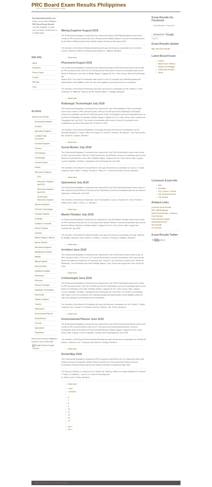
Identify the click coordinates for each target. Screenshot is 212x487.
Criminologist (40, 158)
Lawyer (161, 61)
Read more (72, 57)
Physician (39, 280)
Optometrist (39, 333)
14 (69, 421)
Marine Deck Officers (166, 64)
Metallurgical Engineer (43, 252)
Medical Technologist (166, 67)
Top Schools (163, 197)
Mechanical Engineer (43, 247)
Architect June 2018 (73, 249)
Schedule (162, 188)
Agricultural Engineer (43, 131)
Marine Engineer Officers (45, 238)
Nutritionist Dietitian (42, 271)
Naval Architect (41, 266)
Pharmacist (39, 276)
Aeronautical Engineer (43, 122)
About (34, 63)
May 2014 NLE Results (161, 49)
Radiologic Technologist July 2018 (83, 103)
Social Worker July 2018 (76, 147)
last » (70, 429)
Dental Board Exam (159, 222)
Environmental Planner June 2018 (82, 319)
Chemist (38, 148)
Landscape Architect (166, 70)
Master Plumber (41, 242)
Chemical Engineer (42, 144)
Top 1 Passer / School (167, 191)
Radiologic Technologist (44, 290)
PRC (160, 185)
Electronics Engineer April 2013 (45, 190)
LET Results (156, 228)
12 (69, 415)
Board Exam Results (40, 117)
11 (69, 412)
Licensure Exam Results (161, 207)
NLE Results (157, 225)
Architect (38, 126)
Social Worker (40, 318)
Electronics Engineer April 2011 (45, 183)
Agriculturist (39, 328)
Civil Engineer (40, 153)
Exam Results (159, 25)
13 (69, 418)
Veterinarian (39, 309)
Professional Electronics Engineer (45, 198)
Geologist (38, 219)
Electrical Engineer (42, 204)
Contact (35, 77)
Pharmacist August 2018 (76, 62)
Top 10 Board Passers (167, 194)
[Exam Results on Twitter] (159, 241)
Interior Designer (41, 228)
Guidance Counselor (43, 224)
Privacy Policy (38, 73)
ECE (39, 177)
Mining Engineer (41, 261)
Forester (38, 323)
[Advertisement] (41, 45)
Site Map (35, 82)
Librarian (38, 233)
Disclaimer (36, 68)
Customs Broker (41, 162)
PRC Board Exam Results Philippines (78, 5)
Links (34, 87)
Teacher (38, 304)
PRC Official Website (160, 210)
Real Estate (39, 295)
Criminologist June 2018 (76, 278)
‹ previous (72, 392)
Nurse (160, 73)
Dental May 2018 (71, 354)
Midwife (38, 257)
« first (70, 389)
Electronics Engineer (43, 172)
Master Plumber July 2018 (77, 214)
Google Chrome (43, 346)
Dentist (37, 167)
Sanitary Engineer (42, 299)
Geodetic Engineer (42, 214)
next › (70, 427)
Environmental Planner (44, 314)
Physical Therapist (42, 285)
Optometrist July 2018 (75, 182)
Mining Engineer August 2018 (79, 30)
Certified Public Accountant (41, 137)
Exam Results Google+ (161, 219)
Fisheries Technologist (44, 209)
